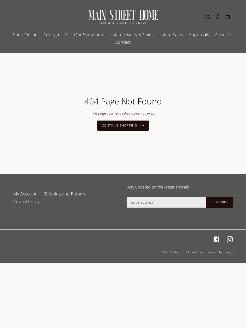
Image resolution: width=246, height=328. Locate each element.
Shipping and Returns (65, 194)
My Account (25, 194)
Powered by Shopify (220, 252)
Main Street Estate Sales (190, 252)
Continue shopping (119, 125)
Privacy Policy (26, 201)
